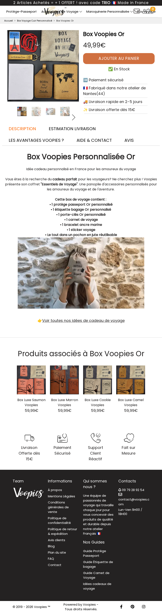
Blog (51, 546)
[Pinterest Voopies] (132, 607)
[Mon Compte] (144, 11)
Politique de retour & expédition (62, 531)
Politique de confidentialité (59, 520)
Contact (54, 565)
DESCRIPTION (22, 129)
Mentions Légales (61, 496)
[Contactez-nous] (137, 12)
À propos (55, 490)
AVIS (129, 140)
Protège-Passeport (21, 11)
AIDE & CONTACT (94, 140)
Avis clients (56, 540)
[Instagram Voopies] (144, 607)
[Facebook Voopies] (121, 607)
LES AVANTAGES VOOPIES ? (36, 140)
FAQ (51, 558)
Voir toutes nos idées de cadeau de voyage (83, 320)
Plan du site (57, 552)
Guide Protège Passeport (94, 553)
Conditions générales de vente (58, 507)
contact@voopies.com (133, 501)
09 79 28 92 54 (132, 490)
